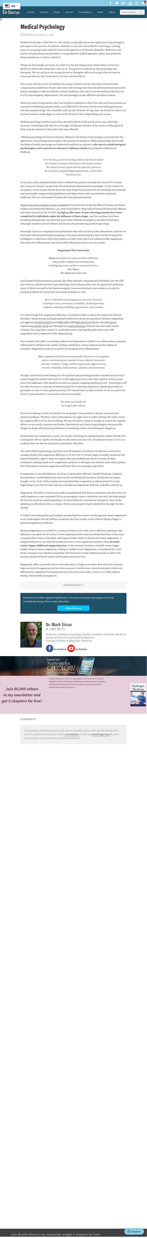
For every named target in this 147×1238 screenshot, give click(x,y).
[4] (46, 322)
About (100, 12)
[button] (141, 12)
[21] (79, 326)
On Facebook (60, 649)
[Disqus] (73, 782)
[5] (49, 322)
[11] (85, 322)
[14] (114, 322)
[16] (38, 326)
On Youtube (81, 649)
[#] (11, 12)
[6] (60, 322)
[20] (75, 326)
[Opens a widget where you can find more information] (134, 1231)
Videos (112, 12)
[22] (83, 326)
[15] (33, 326)
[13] (110, 322)
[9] (77, 322)
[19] (70, 326)
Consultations (85, 12)
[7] (64, 322)
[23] (70, 333)
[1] (37, 322)
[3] (43, 322)
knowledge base (101, 734)
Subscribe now (73, 608)
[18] (46, 326)
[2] (40, 322)
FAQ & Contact (124, 12)
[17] (42, 326)
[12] (89, 322)
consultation (72, 734)
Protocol (44, 12)
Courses (69, 12)
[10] (81, 322)
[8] (67, 322)
